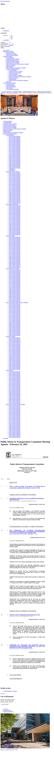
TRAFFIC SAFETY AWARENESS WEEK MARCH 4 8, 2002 (25, 614)
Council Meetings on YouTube (10, 691)
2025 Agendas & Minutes (14, 136)
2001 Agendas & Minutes (14, 166)
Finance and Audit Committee (12, 61)
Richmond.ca (6, 30)
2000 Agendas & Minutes (14, 167)
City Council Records (6, 91)
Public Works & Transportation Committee (18, 80)
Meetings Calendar (10, 52)
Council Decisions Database (9, 82)
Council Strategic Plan (8, 746)
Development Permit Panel (12, 60)
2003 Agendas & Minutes (14, 164)
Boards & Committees (8, 711)
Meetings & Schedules (8, 51)
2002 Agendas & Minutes (12, 92)
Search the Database (10, 85)
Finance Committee (13, 74)
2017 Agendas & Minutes (14, 146)
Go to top (3, 693)
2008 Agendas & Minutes (14, 157)
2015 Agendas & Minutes (14, 149)
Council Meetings (10, 57)
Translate (11, 45)
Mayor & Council (7, 744)
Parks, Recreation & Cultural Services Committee (20, 76)
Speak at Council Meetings (12, 55)
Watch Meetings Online (11, 54)
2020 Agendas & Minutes (14, 142)
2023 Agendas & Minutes (14, 138)
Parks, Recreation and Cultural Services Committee (17, 64)
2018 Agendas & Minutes (14, 145)
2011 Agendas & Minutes (14, 154)
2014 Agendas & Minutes (14, 150)
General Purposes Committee (12, 62)
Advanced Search (10, 84)
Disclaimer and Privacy (8, 747)
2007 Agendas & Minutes (14, 159)
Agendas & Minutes (7, 56)
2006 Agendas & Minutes (14, 160)
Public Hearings (9, 66)
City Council (6, 50)
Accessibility (3, 33)
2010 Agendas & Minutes (14, 155)
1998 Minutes (12, 170)
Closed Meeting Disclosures (12, 89)
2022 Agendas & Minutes (14, 140)
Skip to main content (5, 1)
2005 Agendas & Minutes (14, 161)
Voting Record (9, 88)
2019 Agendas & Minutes (14, 143)
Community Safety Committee (13, 59)
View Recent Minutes (11, 86)
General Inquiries (7, 710)
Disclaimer (8, 81)
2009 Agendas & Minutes (14, 156)
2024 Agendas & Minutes (14, 137)
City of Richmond (8, 742)
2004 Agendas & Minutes (14, 162)
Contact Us (5, 709)
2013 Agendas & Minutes (14, 151)
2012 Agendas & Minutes (14, 152)
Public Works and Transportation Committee (16, 67)
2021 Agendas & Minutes (14, 141)
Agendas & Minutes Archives (12, 69)
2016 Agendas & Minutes (14, 147)
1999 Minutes (12, 169)
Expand (2, 28)
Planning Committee (10, 65)
